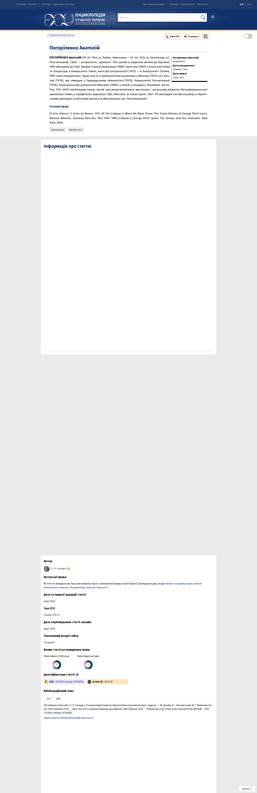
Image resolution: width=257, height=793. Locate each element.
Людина (48, 642)
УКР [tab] (48, 698)
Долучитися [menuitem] (188, 4)
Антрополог (58, 130)
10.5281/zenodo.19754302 (69, 681)
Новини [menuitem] (173, 4)
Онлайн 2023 (51, 614)
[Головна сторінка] (58, 18)
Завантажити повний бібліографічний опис (67, 717)
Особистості (76, 130)
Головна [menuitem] (21, 4)
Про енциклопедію (153, 4)
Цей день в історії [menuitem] (64, 4)
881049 (109, 681)
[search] (213, 17)
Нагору (246, 788)
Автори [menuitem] (46, 4)
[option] (249, 4)
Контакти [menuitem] (202, 4)
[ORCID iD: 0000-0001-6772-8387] (68, 568)
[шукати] (203, 17)
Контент (33, 4)
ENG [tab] (58, 698)
